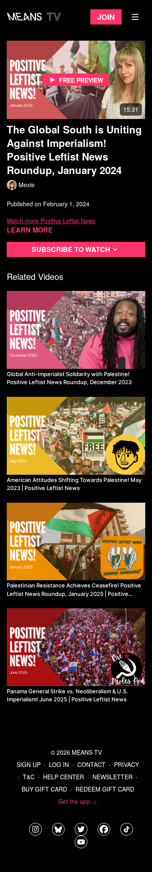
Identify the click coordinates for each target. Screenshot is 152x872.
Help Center (63, 776)
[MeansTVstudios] (58, 829)
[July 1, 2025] (76, 647)
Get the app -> (77, 801)
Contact (91, 764)
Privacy (126, 764)
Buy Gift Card (44, 789)
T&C (29, 776)
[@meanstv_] (126, 829)
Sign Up (28, 764)
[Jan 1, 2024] (76, 330)
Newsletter (112, 776)
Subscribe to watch (71, 249)
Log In (59, 764)
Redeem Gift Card (105, 789)
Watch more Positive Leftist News (51, 220)
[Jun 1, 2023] (76, 436)
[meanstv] (104, 829)
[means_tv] (35, 829)
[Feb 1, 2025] (76, 542)
